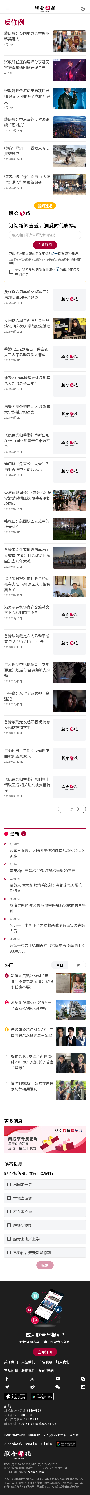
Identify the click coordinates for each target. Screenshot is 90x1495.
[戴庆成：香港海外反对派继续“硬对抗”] (69, 127)
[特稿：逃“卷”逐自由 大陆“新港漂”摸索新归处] (69, 184)
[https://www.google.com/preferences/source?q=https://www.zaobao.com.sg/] (66, 1444)
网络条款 (34, 1435)
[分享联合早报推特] (32, 1378)
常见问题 (11, 1370)
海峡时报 (31, 1444)
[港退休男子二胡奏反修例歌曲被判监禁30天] (69, 758)
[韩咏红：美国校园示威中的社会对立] (69, 529)
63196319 (34, 1410)
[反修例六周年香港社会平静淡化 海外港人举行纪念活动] (69, 328)
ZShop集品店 (13, 1444)
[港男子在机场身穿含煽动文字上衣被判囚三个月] (69, 615)
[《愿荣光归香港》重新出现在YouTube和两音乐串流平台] (69, 443)
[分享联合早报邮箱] (83, 1387)
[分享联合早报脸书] (6, 1378)
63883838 (25, 1415)
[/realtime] (23, 833)
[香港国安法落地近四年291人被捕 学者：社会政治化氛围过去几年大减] (69, 558)
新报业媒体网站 (14, 1435)
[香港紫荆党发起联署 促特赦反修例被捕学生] (69, 730)
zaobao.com (35, 1471)
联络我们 (28, 1370)
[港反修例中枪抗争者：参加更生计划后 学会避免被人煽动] (69, 672)
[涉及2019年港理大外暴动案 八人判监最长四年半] (69, 386)
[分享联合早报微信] (57, 1387)
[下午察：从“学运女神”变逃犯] (69, 701)
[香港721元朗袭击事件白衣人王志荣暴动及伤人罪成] (69, 357)
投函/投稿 (46, 1370)
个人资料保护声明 (55, 1435)
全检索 (74, 1435)
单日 (59, 965)
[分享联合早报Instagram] (83, 1378)
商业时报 (46, 1444)
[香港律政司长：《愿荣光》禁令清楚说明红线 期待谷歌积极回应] (69, 500)
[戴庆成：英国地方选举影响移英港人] (69, 41)
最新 (14, 833)
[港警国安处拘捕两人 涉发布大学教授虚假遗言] (69, 414)
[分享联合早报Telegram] (6, 1387)
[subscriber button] (83, 9)
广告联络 (45, 1361)
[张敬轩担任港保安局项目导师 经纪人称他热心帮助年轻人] (69, 98)
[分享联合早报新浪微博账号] (32, 1387)
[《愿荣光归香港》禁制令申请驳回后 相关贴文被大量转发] (69, 787)
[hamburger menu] (7, 9)
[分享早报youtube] (57, 1378)
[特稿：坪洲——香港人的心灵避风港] (69, 156)
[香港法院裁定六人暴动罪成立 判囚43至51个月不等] (69, 644)
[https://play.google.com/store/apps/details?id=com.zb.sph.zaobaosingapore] (42, 1396)
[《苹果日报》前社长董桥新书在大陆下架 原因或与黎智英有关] (69, 586)
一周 (77, 965)
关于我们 (11, 1361)
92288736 (49, 1424)
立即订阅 (45, 1351)
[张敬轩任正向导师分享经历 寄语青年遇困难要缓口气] (69, 70)
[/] (45, 9)
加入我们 (62, 1361)
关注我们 (28, 1361)
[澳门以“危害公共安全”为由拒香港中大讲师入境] (69, 472)
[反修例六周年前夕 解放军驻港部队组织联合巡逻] (69, 300)
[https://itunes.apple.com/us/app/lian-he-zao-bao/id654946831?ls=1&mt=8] (15, 1396)
